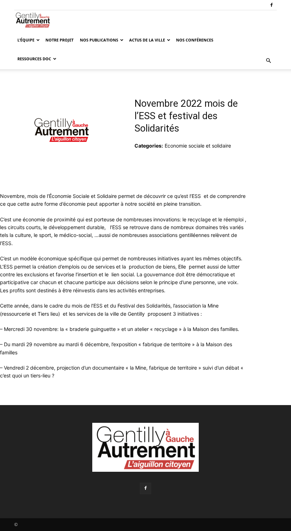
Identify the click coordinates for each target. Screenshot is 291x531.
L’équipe (25, 40)
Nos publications (99, 40)
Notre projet (59, 40)
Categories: (148, 146)
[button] (268, 60)
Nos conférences (194, 40)
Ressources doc (34, 58)
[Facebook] (271, 5)
